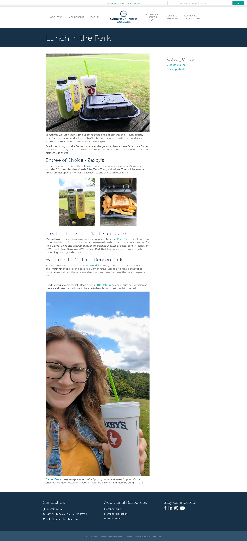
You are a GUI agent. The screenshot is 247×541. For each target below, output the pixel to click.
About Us (56, 17)
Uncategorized (175, 69)
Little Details (102, 285)
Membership (75, 17)
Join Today (134, 3)
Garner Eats (52, 479)
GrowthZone (155, 537)
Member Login (115, 3)
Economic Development (191, 17)
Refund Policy (112, 518)
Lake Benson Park (87, 265)
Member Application (116, 514)
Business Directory (171, 17)
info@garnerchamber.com (62, 519)
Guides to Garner (177, 65)
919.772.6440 (54, 509)
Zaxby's (90, 166)
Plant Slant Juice (127, 239)
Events (94, 17)
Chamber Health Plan (152, 17)
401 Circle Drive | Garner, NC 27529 (67, 514)
